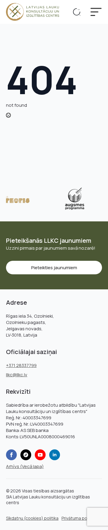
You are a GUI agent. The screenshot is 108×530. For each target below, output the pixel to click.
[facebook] (11, 454)
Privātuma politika (79, 518)
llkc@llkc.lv (16, 374)
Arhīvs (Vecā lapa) (25, 466)
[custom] (25, 454)
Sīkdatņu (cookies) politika (32, 518)
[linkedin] (54, 454)
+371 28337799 (21, 365)
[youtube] (40, 454)
